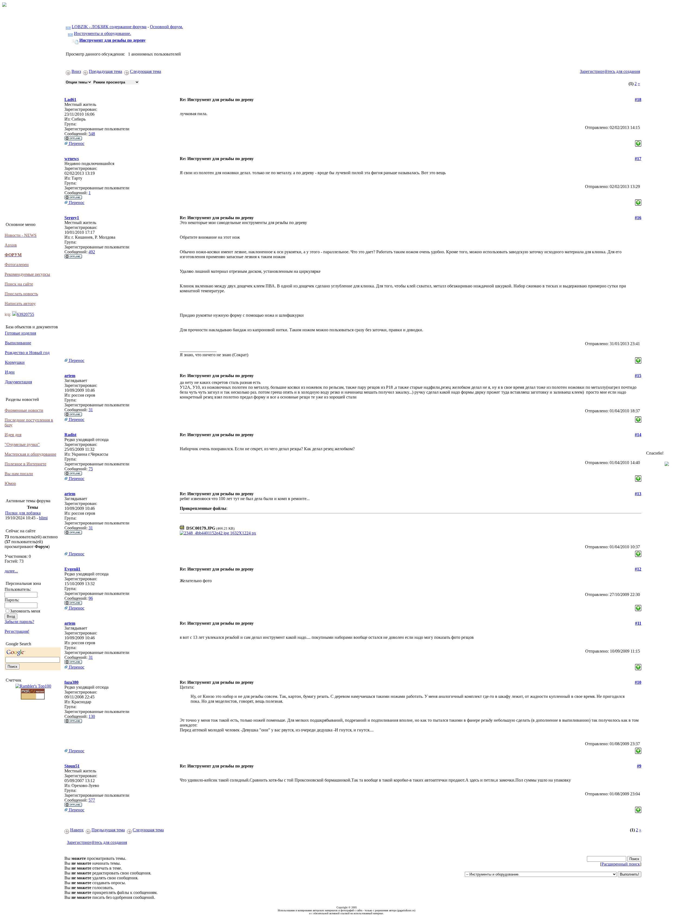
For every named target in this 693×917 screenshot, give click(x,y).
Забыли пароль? (19, 621)
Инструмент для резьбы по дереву (112, 40)
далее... (11, 571)
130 (92, 716)
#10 (638, 682)
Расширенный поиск (621, 864)
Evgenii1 (72, 569)
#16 (638, 217)
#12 (638, 569)
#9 (639, 766)
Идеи (10, 372)
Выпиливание (18, 343)
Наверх (77, 830)
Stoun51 (72, 766)
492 (92, 251)
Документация (18, 382)
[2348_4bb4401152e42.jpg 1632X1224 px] (218, 533)
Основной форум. (166, 26)
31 (91, 409)
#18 (638, 99)
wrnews (71, 158)
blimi (43, 518)
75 (91, 468)
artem (69, 375)
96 (91, 598)
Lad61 (70, 99)
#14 (638, 434)
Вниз (76, 71)
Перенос (76, 143)
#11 (638, 623)
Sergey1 (71, 217)
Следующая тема (145, 71)
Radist (70, 434)
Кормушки (15, 362)
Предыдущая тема (105, 71)
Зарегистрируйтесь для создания (610, 71)
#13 (638, 493)
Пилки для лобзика (23, 513)
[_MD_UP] (638, 142)
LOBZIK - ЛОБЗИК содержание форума (109, 26)
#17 (638, 158)
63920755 (25, 314)
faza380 (71, 682)
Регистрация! (17, 631)
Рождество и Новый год (27, 352)
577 (92, 800)
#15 (638, 375)
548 (92, 133)
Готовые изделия (20, 333)
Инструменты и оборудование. (102, 33)
